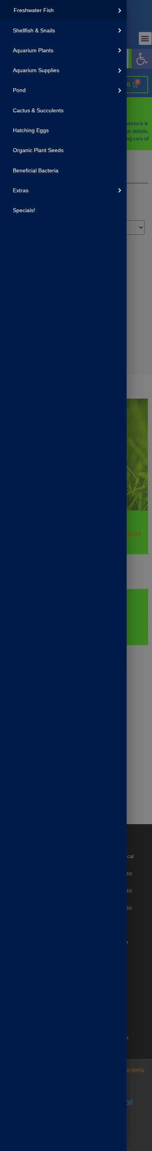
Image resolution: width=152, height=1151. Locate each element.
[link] (63, 10)
